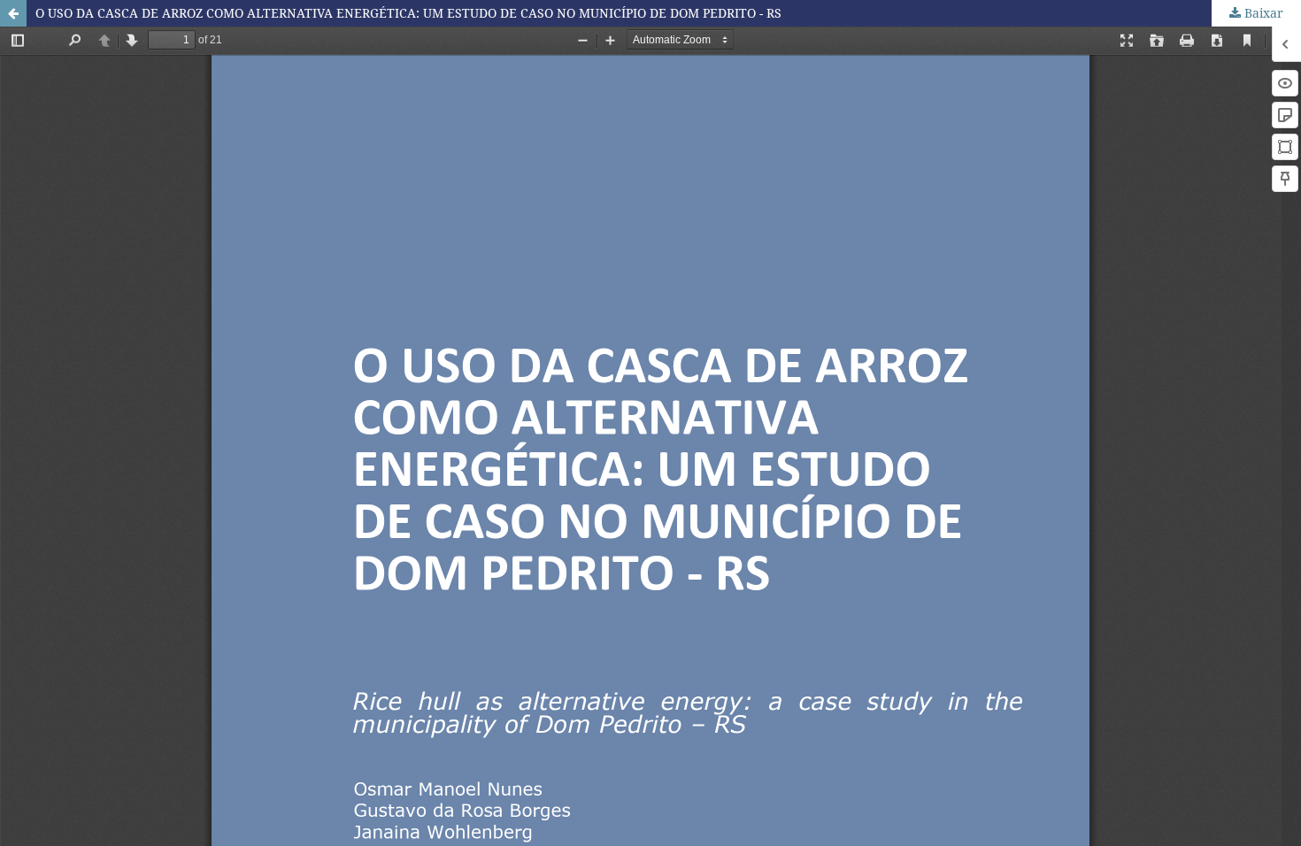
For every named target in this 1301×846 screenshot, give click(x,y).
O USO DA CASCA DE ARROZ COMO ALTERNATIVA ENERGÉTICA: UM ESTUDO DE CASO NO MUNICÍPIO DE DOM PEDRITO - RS (408, 12)
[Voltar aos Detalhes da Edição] (13, 13)
